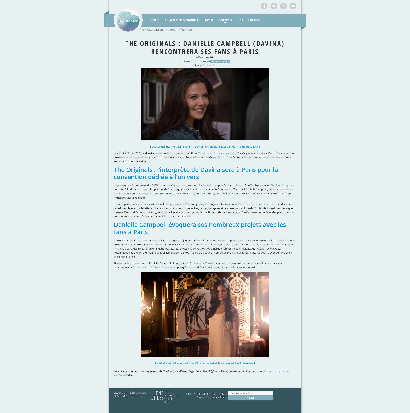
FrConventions (140, 392)
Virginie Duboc (137, 396)
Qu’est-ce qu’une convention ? (182, 19)
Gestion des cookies (168, 400)
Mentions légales (171, 395)
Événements (225, 19)
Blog (240, 19)
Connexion (254, 19)
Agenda (209, 19)
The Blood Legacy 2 (220, 61)
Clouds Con (225, 157)
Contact (167, 392)
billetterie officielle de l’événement (156, 267)
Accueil (155, 19)
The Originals (208, 65)
